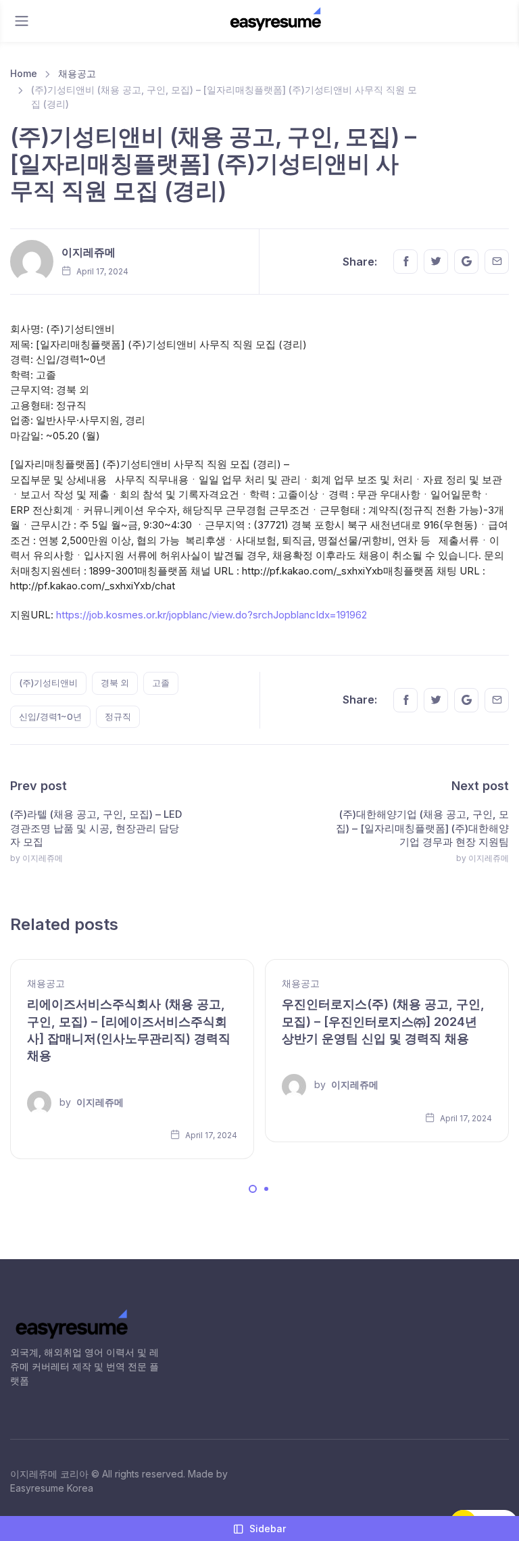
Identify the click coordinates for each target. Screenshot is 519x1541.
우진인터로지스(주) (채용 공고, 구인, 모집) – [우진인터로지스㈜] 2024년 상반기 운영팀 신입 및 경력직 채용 (383, 1021)
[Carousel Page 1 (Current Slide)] (253, 1189)
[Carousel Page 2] (266, 1189)
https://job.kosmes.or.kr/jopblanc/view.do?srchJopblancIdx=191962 (211, 614)
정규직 (118, 716)
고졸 (161, 682)
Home (23, 73)
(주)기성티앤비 (48, 682)
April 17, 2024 (210, 1135)
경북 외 (115, 682)
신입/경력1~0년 (50, 716)
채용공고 (77, 73)
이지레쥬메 (88, 252)
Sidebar (267, 1528)
